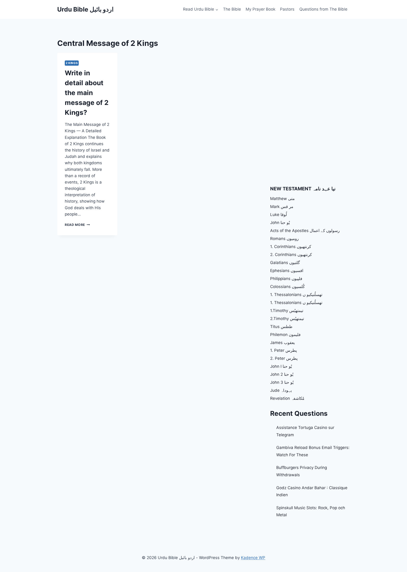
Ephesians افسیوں (286, 270)
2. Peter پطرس (284, 358)
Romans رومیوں (284, 238)
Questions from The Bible (323, 9)
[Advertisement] (309, 71)
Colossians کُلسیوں (287, 286)
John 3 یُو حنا (282, 382)
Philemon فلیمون (285, 334)
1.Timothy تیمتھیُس (286, 310)
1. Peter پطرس (283, 350)
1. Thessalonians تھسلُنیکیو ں (296, 294)
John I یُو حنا (281, 366)
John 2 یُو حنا (281, 374)
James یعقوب (282, 342)
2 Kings (72, 63)
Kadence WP (253, 557)
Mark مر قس (281, 206)
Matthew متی (282, 198)
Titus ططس (281, 326)
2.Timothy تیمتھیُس (287, 318)
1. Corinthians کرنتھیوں (290, 246)
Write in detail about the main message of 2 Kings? (87, 92)
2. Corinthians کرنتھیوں (291, 254)
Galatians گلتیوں (285, 262)
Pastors (287, 9)
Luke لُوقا (278, 214)
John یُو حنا (280, 222)
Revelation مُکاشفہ (287, 398)
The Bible (232, 9)
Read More (77, 225)
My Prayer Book (260, 9)
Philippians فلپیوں (286, 278)
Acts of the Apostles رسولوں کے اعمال (305, 230)
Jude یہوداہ (281, 390)
